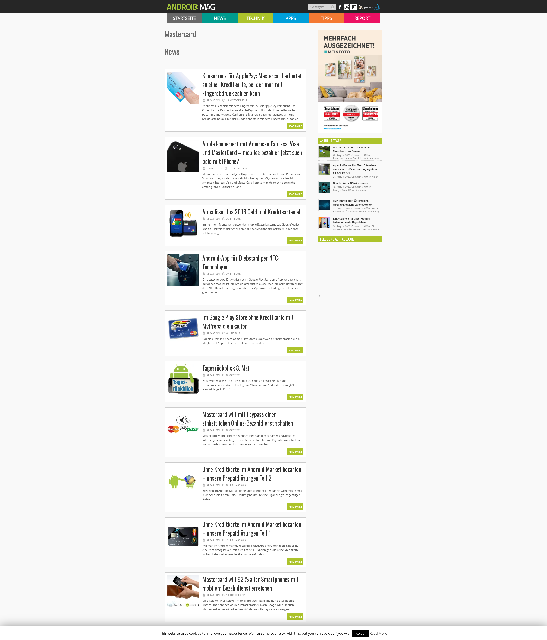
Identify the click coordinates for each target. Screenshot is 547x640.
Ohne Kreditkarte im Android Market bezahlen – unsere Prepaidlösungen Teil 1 (251, 528)
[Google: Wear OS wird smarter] (324, 192)
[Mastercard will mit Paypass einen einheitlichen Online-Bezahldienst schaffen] (183, 442)
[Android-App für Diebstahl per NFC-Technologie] (183, 285)
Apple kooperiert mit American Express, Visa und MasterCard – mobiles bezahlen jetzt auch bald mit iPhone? (252, 152)
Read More (295, 126)
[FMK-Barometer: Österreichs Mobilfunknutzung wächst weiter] (324, 210)
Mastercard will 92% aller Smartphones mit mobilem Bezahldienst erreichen (250, 583)
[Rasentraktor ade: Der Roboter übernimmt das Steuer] (324, 157)
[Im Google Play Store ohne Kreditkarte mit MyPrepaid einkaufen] (183, 345)
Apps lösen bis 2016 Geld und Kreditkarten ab (252, 211)
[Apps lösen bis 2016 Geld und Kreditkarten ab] (183, 239)
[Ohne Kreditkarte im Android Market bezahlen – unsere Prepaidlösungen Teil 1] (183, 552)
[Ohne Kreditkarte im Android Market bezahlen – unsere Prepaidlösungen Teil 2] (183, 497)
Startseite (184, 18)
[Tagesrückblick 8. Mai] (183, 395)
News (220, 18)
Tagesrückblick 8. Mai (225, 368)
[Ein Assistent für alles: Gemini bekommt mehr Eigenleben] (324, 228)
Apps (291, 18)
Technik (255, 18)
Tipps (326, 18)
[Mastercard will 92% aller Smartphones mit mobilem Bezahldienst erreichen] (183, 607)
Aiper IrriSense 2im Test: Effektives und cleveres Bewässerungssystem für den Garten (355, 169)
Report (362, 18)
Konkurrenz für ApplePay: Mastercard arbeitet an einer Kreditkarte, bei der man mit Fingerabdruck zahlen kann (252, 84)
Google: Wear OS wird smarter (351, 183)
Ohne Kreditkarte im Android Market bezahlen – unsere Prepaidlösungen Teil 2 (251, 473)
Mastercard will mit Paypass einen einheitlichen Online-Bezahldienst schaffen (247, 418)
